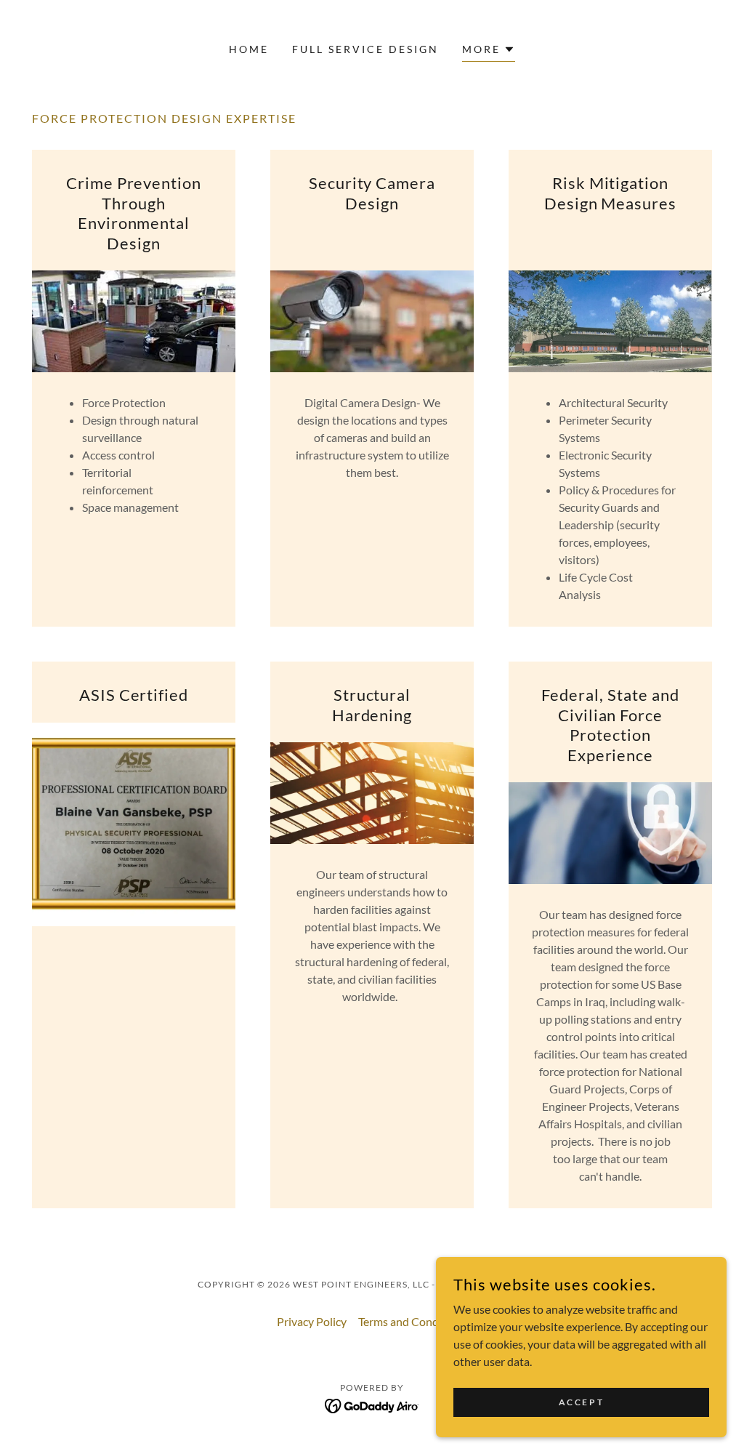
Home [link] (249, 49)
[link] (372, 1404)
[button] (488, 51)
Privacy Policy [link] (312, 1321)
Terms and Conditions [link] (412, 1321)
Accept (581, 1402)
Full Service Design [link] (365, 49)
